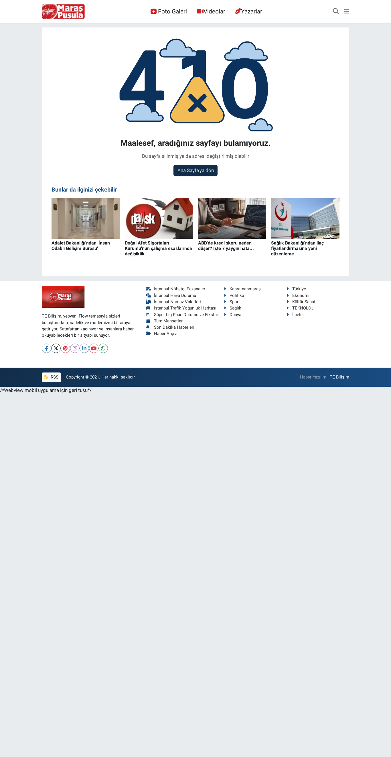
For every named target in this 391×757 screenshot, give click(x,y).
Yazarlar (251, 11)
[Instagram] (75, 348)
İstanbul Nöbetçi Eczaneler (179, 288)
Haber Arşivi (165, 333)
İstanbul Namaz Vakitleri (177, 301)
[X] (56, 348)
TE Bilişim (339, 377)
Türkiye (299, 288)
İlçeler (298, 314)
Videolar (214, 11)
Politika (237, 295)
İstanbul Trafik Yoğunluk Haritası (185, 308)
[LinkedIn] (84, 348)
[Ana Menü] (346, 11)
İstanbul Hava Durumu (175, 295)
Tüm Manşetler (168, 321)
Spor (234, 301)
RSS (54, 377)
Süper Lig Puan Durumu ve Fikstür (186, 314)
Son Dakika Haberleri (174, 327)
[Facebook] (46, 348)
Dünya (235, 314)
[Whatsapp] (103, 348)
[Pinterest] (65, 348)
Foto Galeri (172, 11)
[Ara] (336, 11)
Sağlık (235, 308)
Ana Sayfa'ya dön (195, 170)
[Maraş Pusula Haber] (63, 11)
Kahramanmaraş (245, 288)
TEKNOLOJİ (303, 308)
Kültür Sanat (303, 301)
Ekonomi (300, 295)
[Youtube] (93, 348)
